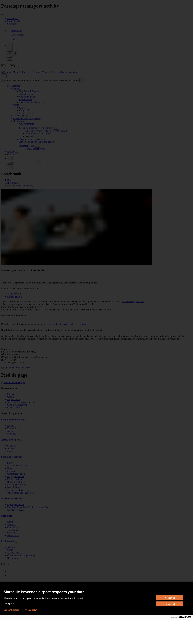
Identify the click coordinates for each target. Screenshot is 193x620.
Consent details (11, 610)
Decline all (170, 604)
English (8, 585)
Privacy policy (31, 610)
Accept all (170, 597)
